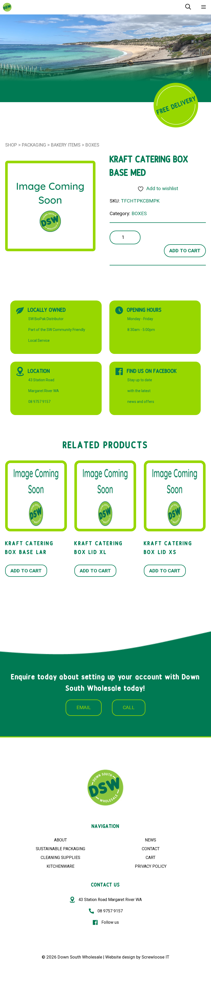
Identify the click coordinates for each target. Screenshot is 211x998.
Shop (11, 145)
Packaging (34, 145)
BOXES (92, 145)
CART (150, 857)
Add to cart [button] (26, 571)
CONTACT (151, 848)
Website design (120, 957)
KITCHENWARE (60, 866)
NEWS (150, 840)
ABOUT (60, 840)
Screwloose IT (155, 957)
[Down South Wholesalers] (7, 7)
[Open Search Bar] (188, 7)
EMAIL (83, 707)
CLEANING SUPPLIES (60, 857)
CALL (129, 707)
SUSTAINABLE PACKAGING (60, 848)
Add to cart (184, 251)
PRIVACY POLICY (150, 866)
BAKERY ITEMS (66, 145)
